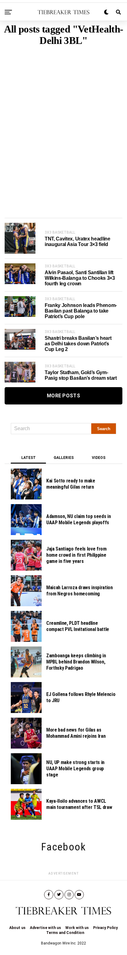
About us (17, 928)
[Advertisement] (63, 122)
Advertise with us (45, 928)
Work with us (77, 928)
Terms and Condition (65, 933)
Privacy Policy (105, 928)
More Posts (63, 396)
